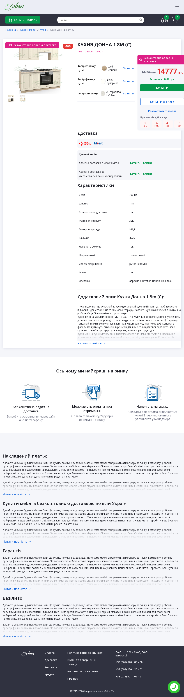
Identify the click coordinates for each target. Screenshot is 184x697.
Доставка (51, 660)
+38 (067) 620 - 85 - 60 (129, 662)
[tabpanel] (40, 68)
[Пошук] (140, 20)
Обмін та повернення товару (81, 662)
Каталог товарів (25, 20)
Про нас (72, 678)
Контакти (51, 667)
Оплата (50, 652)
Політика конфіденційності (85, 652)
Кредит (49, 674)
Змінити (128, 68)
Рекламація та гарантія (82, 671)
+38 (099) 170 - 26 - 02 (129, 669)
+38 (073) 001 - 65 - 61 (129, 676)
